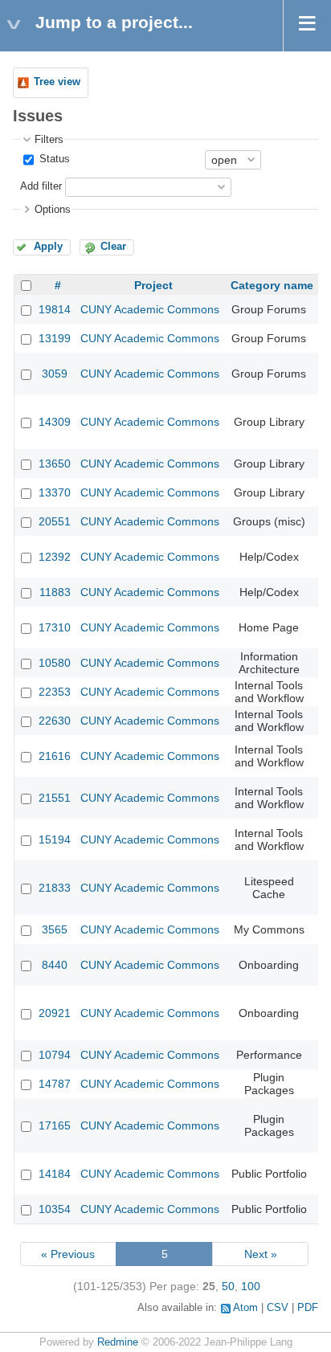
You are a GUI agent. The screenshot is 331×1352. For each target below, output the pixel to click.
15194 (55, 839)
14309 (55, 421)
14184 (55, 1173)
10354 (55, 1209)
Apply (48, 246)
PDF (307, 1307)
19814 (55, 309)
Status (53, 159)
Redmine (117, 1342)
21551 (55, 797)
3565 (54, 929)
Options (53, 209)
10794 (55, 1054)
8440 (54, 964)
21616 (55, 756)
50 (228, 1286)
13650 (55, 463)
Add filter (41, 186)
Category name (272, 285)
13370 (55, 492)
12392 (55, 556)
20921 (55, 1013)
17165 (55, 1125)
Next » (260, 1254)
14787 (55, 1083)
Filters (49, 139)
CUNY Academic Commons (149, 309)
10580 (55, 662)
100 (250, 1286)
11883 (55, 592)
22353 (55, 691)
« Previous (68, 1254)
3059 (54, 373)
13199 (55, 338)
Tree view (57, 82)
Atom (245, 1307)
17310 (55, 627)
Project (153, 285)
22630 (55, 720)
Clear (113, 246)
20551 (55, 521)
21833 (55, 887)
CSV (277, 1307)
